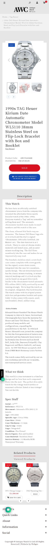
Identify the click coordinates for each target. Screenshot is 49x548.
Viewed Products (24, 459)
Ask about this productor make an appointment (25, 177)
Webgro (34, 544)
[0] (44, 2)
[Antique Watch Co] (24, 10)
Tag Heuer (10, 149)
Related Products (24, 453)
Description (24, 196)
